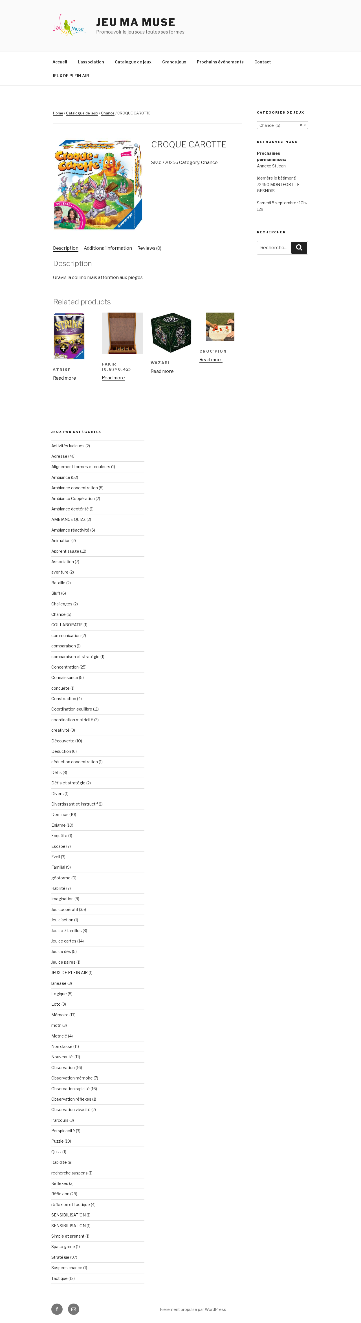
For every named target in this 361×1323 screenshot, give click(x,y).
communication (66, 635)
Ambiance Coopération (73, 498)
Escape (58, 846)
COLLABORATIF (67, 624)
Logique (59, 993)
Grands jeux (174, 61)
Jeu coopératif (64, 909)
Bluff (55, 593)
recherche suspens (69, 1173)
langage (59, 983)
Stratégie (60, 1257)
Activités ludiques (68, 445)
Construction (63, 698)
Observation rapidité (70, 1088)
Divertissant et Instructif (74, 804)
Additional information (108, 248)
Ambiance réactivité (70, 530)
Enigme (58, 825)
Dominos (60, 814)
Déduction (61, 751)
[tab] (65, 248)
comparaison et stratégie (75, 656)
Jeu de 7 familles (66, 930)
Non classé (61, 1046)
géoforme (61, 877)
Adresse (59, 456)
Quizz (56, 1151)
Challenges (61, 603)
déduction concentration (74, 761)
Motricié (59, 1036)
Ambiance (60, 477)
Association (62, 561)
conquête (60, 688)
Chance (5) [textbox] (280, 125)
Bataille (58, 582)
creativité (60, 730)
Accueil (59, 61)
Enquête (59, 835)
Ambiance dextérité (70, 508)
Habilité (58, 888)
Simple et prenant (68, 1236)
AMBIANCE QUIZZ (68, 519)
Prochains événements (220, 61)
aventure (60, 572)
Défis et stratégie (68, 782)
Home (58, 113)
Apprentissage (65, 551)
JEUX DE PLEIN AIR (70, 75)
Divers (57, 793)
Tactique (59, 1278)
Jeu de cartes (63, 941)
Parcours (60, 1120)
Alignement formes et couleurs (80, 466)
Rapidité (59, 1162)
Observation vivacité (71, 1109)
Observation (63, 1067)
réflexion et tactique (70, 1204)
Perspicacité (63, 1130)
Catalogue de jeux (133, 61)
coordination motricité (72, 719)
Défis (56, 772)
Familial (58, 867)
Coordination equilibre (71, 709)
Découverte (62, 740)
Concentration (65, 667)
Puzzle (57, 1141)
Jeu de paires (63, 962)
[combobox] (282, 125)
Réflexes (59, 1183)
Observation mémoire (72, 1078)
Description (65, 248)
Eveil (55, 856)
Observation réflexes (71, 1099)
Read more (64, 378)
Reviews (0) (149, 248)
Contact (262, 61)
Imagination (62, 898)
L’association (91, 61)
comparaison (63, 645)
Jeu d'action (62, 919)
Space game (63, 1246)
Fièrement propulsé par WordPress (193, 1309)
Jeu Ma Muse (136, 22)
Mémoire (60, 1014)
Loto (56, 1004)
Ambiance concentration (74, 487)
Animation (61, 540)
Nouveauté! (62, 1056)
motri (56, 1025)
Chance (108, 113)
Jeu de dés (61, 951)
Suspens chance (66, 1267)
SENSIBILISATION (68, 1215)
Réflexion (60, 1193)
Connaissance (64, 677)
